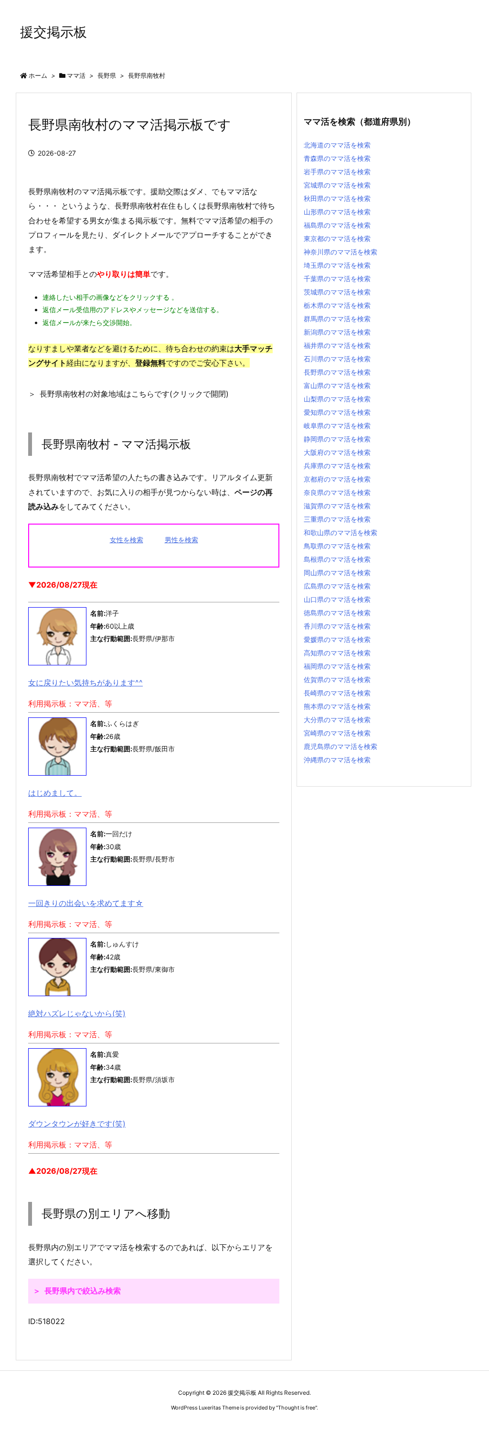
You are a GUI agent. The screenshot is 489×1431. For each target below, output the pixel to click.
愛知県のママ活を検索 (337, 412)
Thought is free (296, 1407)
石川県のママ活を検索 (337, 359)
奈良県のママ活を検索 (337, 492)
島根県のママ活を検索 (337, 559)
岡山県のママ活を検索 (337, 572)
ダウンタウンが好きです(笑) (77, 1123)
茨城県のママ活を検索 (337, 292)
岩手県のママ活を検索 (337, 172)
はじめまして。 (55, 793)
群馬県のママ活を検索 (337, 319)
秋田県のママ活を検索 (337, 198)
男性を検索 (181, 540)
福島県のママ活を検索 (337, 225)
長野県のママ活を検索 (337, 372)
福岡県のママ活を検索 (337, 666)
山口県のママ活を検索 (337, 599)
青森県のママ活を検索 (337, 158)
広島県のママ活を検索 (337, 586)
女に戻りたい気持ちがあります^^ (85, 682)
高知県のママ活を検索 (337, 653)
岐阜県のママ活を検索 (337, 425)
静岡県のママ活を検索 (337, 439)
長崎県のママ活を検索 (337, 693)
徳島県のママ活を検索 (337, 613)
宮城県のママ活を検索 (337, 185)
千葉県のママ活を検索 (337, 278)
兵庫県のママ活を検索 (337, 466)
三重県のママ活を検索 (337, 519)
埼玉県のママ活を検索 (337, 265)
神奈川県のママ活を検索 (340, 252)
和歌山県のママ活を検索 (340, 532)
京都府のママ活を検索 (337, 479)
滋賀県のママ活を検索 (337, 506)
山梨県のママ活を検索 (337, 399)
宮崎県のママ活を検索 (337, 733)
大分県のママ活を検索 (337, 720)
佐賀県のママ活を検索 (337, 679)
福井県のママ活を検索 (337, 345)
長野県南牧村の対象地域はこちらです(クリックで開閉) (134, 394)
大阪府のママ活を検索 (337, 452)
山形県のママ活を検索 (337, 212)
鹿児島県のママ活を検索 (340, 746)
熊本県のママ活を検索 (337, 706)
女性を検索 (126, 540)
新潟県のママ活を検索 (337, 332)
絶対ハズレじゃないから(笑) (77, 1013)
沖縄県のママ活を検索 (337, 760)
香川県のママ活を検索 (337, 626)
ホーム (38, 75)
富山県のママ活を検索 (337, 385)
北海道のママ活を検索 (337, 145)
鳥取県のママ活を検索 (337, 546)
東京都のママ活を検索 (337, 238)
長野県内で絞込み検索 (82, 1290)
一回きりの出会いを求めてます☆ (85, 903)
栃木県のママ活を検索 (337, 305)
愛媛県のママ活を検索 (337, 639)
